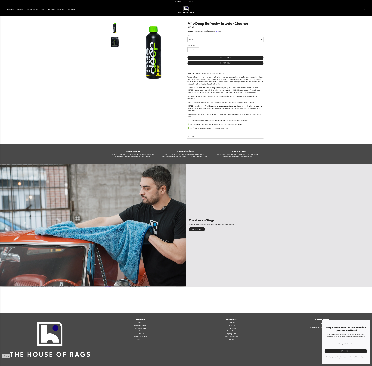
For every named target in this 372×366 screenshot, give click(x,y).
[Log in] (361, 9)
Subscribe (345, 351)
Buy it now (225, 63)
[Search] (357, 9)
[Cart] (365, 9)
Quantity (191, 46)
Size (189, 35)
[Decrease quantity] (190, 50)
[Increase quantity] (197, 50)
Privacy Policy (359, 357)
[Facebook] (317, 323)
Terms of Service (344, 359)
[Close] (366, 324)
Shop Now (197, 229)
